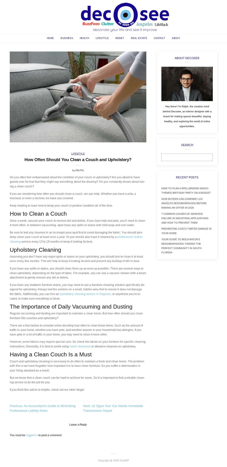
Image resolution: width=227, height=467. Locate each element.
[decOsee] (125, 16)
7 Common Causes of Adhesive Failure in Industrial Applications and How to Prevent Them (184, 218)
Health (84, 38)
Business (67, 38)
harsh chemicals (80, 346)
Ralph (79, 170)
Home (50, 38)
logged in (32, 435)
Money (119, 38)
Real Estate (139, 38)
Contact (159, 38)
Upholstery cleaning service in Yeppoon (85, 293)
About (176, 38)
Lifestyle (102, 38)
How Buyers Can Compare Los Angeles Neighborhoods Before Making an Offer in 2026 (184, 203)
